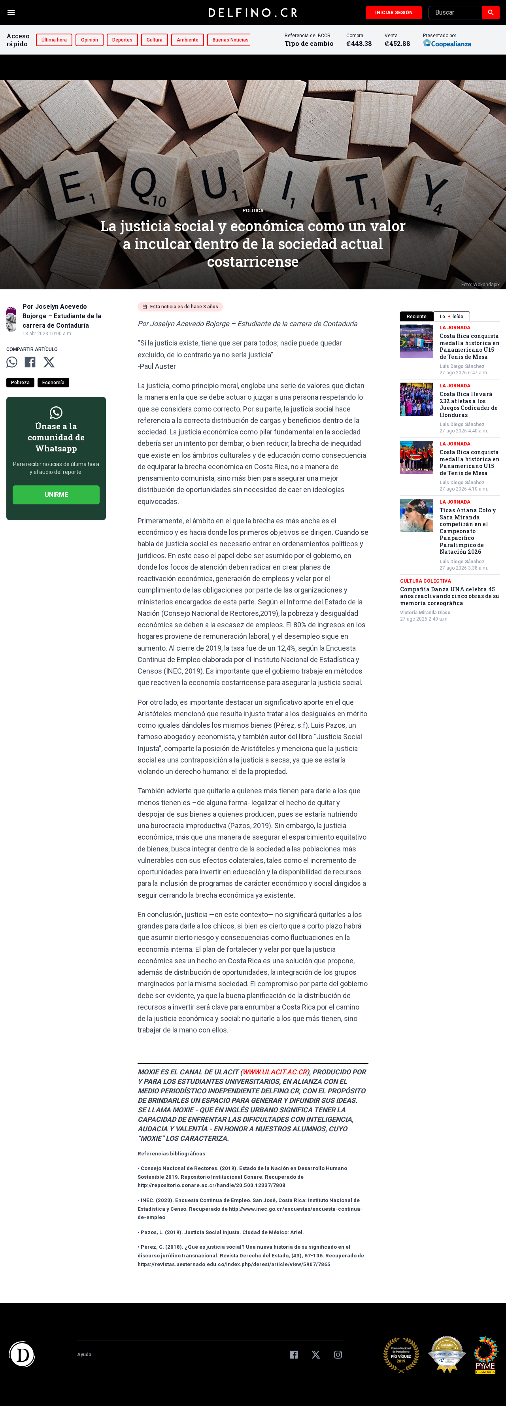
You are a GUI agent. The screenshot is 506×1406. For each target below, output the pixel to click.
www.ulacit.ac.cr (274, 1072)
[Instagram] (338, 1354)
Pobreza (20, 382)
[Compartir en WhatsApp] (11, 362)
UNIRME (56, 494)
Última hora (54, 40)
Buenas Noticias (231, 40)
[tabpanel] (450, 473)
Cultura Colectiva (425, 581)
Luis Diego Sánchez (462, 366)
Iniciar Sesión (394, 12)
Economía (53, 382)
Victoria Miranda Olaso (425, 612)
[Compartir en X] (49, 362)
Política (253, 210)
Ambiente (187, 40)
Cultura (154, 40)
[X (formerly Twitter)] (316, 1354)
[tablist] (450, 316)
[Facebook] (293, 1354)
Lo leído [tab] (451, 316)
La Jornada (455, 327)
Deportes (122, 40)
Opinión (89, 40)
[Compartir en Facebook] (30, 362)
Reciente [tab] (417, 316)
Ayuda (84, 1354)
